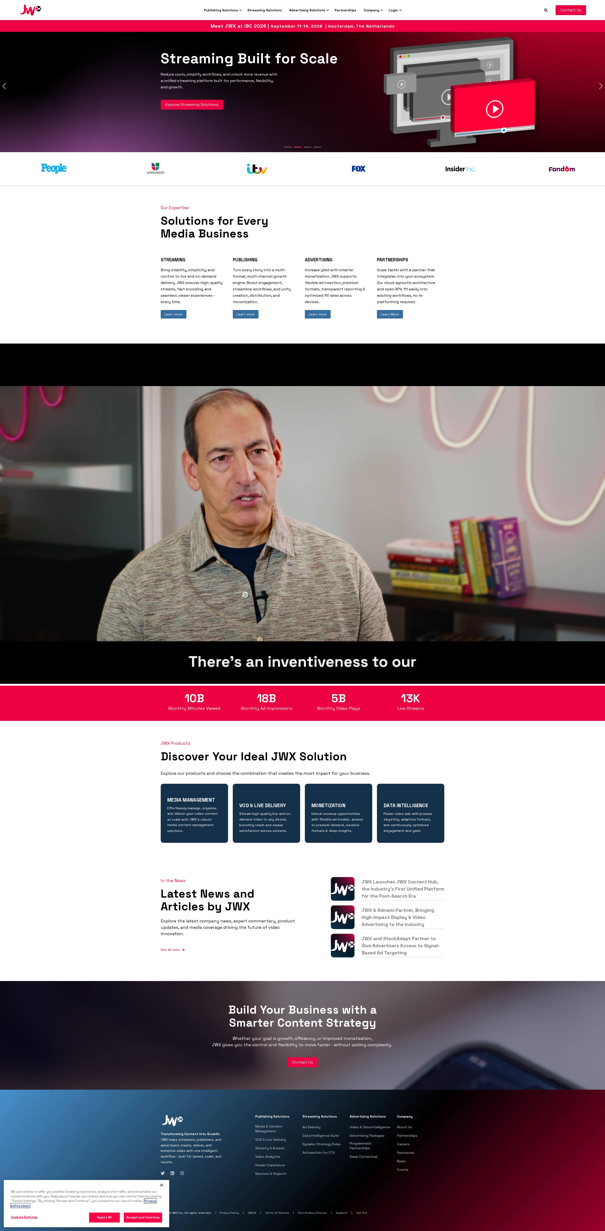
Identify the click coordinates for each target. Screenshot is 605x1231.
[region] (86, 1203)
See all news (170, 950)
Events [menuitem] (402, 1169)
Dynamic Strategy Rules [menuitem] (321, 1144)
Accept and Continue (143, 1217)
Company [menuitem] (371, 10)
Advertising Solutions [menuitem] (307, 10)
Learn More (390, 314)
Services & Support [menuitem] (270, 1173)
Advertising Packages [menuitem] (367, 1135)
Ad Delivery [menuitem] (311, 1127)
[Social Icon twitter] (164, 1173)
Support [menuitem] (341, 1212)
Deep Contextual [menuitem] (363, 1156)
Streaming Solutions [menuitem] (264, 10)
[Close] (161, 1185)
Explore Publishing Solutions (192, 99)
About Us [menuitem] (404, 1127)
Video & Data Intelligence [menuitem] (370, 1127)
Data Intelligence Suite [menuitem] (320, 1135)
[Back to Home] (31, 10)
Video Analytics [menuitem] (267, 1156)
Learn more (173, 314)
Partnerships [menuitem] (345, 10)
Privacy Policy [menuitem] (229, 1212)
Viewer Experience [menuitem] (270, 1165)
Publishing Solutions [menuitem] (221, 10)
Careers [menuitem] (403, 1144)
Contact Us (571, 10)
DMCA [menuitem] (252, 1212)
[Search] (546, 10)
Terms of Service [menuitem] (277, 1212)
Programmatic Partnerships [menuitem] (361, 1145)
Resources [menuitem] (405, 1152)
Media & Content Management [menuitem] (268, 1128)
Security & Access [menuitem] (270, 1148)
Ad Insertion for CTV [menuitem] (318, 1152)
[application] (302, 514)
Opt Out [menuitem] (361, 1212)
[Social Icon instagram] (180, 1173)
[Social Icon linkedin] (172, 1173)
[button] (4, 86)
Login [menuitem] (393, 10)
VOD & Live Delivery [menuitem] (270, 1139)
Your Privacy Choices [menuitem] (312, 1212)
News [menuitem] (401, 1161)
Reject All (104, 1217)
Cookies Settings (24, 1217)
